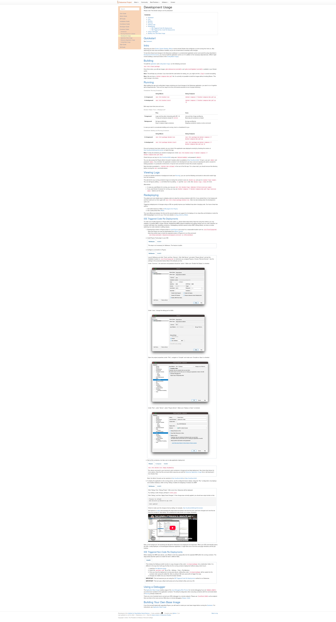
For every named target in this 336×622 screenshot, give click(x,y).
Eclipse (184, 598)
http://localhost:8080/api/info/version (154, 150)
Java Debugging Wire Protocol (180, 590)
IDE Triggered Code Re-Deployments (161, 28)
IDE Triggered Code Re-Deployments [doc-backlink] (161, 218)
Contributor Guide (125, 24)
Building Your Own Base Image (156, 33)
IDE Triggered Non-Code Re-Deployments (163, 30)
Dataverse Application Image (128, 40)
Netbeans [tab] (152, 241)
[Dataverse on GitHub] (162, 613)
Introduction (124, 31)
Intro (149, 19)
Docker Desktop (164, 48)
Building (150, 21)
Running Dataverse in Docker (128, 34)
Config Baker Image (125, 42)
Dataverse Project (125, 2)
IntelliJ (188, 598)
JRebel (162, 210)
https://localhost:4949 (191, 478)
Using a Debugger (153, 31)
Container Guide (124, 29)
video (158, 510)
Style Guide (123, 44)
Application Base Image (126, 38)
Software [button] (164, 2)
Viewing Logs (151, 24)
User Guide (123, 13)
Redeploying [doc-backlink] (151, 195)
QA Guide (122, 47)
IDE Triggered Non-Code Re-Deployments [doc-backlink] (163, 551)
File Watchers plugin (160, 568)
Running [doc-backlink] (149, 82)
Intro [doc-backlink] (146, 45)
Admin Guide (123, 16)
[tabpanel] (182, 246)
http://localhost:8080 (165, 157)
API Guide (122, 19)
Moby (170, 48)
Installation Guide (125, 21)
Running (150, 23)
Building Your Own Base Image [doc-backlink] (162, 602)
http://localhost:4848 (193, 160)
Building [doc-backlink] (148, 60)
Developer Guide (124, 27)
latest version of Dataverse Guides (161, 615)
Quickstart (151, 17)
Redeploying (151, 26)
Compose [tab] (158, 463)
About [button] (136, 2)
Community (144, 2)
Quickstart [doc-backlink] (150, 38)
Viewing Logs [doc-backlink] (152, 172)
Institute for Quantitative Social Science (139, 613)
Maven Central (178, 231)
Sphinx (174, 613)
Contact (173, 2)
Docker (157, 48)
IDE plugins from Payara (171, 209)
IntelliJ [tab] (159, 241)
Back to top (215, 613)
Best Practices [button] (154, 2)
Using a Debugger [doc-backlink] (154, 587)
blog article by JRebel (182, 215)
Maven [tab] (151, 463)
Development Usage (126, 36)
